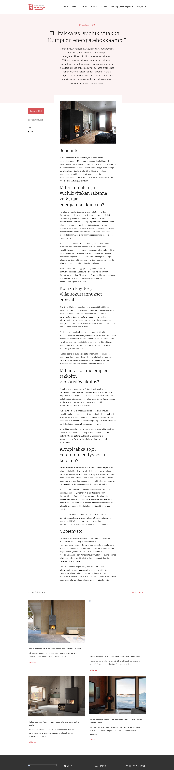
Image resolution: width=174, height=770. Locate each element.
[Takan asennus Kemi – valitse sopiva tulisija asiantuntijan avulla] (56, 696)
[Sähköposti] (35, 131)
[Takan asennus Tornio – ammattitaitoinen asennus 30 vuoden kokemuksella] (117, 695)
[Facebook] (28, 131)
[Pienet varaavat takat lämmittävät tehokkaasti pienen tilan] (117, 625)
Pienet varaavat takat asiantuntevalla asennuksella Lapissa (55, 648)
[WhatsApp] (32, 131)
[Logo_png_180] (36, 5)
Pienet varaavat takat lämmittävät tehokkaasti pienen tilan (115, 656)
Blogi (39, 111)
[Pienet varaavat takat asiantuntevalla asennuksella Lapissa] (56, 621)
